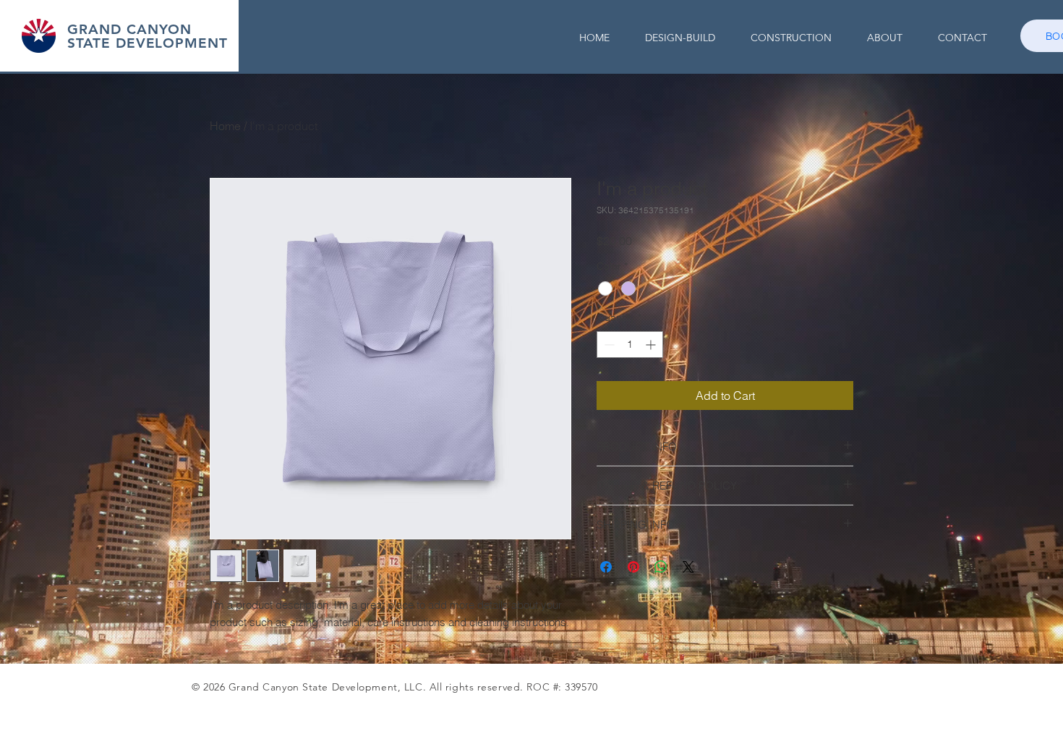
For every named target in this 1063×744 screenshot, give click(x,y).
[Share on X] (688, 567)
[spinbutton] (630, 344)
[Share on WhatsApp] (661, 567)
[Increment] (652, 344)
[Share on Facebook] (606, 567)
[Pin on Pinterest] (633, 567)
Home (225, 126)
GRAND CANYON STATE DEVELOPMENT (147, 36)
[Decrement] (608, 344)
